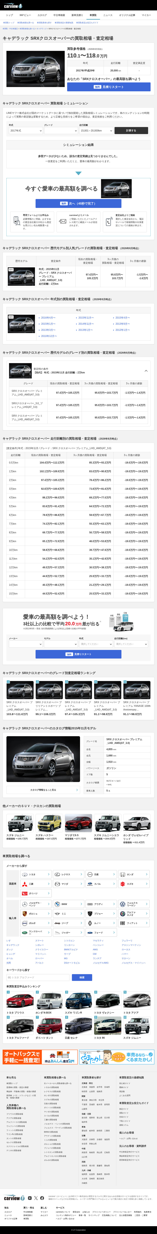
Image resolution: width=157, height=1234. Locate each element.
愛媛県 (99, 1166)
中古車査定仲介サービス (129, 1152)
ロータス (126, 949)
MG (66, 958)
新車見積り (77, 15)
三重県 (107, 1131)
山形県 (92, 1091)
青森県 (92, 1087)
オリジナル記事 (127, 15)
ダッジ (9, 949)
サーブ (67, 954)
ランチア (97, 958)
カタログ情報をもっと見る (43, 790)
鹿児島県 (100, 1179)
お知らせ (86, 1212)
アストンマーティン (131, 945)
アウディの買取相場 (52, 1136)
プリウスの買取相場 (14, 1114)
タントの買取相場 (13, 1138)
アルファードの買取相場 (16, 1122)
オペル (9, 958)
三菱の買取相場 (50, 1120)
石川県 (107, 1118)
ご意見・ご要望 (140, 1215)
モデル (47, 638)
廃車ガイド (123, 1087)
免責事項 (147, 1212)
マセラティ (98, 940)
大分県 (84, 1179)
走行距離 (83, 125)
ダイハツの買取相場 (52, 1108)
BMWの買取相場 (51, 1132)
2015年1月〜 (48, 324)
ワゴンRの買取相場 (14, 1134)
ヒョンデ (10, 954)
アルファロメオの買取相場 (55, 1156)
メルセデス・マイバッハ (133, 963)
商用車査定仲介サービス (129, 1160)
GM (94, 954)
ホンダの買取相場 (51, 1095)
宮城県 (107, 1087)
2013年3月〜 (48, 330)
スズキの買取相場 (51, 1100)
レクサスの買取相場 (52, 1091)
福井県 (84, 1122)
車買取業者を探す (44, 23)
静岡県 (99, 1131)
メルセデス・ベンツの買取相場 (57, 1124)
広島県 (107, 1152)
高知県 (107, 1166)
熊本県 (107, 1174)
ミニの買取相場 (50, 1140)
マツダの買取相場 (51, 1112)
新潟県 (84, 1118)
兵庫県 (92, 1139)
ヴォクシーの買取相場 (15, 1126)
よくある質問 (124, 1095)
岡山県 (99, 1152)
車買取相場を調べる (25, 23)
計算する (131, 130)
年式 (11, 125)
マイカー (146, 15)
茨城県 (92, 1104)
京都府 (99, 1139)
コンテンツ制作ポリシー (66, 1215)
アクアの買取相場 (13, 1118)
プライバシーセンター (122, 1212)
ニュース (108, 15)
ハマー (125, 954)
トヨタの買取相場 (51, 1087)
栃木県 (99, 1104)
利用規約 (137, 1212)
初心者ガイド (124, 1083)
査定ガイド (123, 1109)
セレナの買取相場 (13, 1142)
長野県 (92, 1118)
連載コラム (123, 1125)
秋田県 (84, 1091)
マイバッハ (40, 954)
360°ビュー (25, 15)
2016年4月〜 (48, 317)
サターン (126, 958)
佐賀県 (92, 1174)
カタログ (42, 15)
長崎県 (99, 1174)
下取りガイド (124, 1121)
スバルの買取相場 (51, 1116)
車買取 (93, 15)
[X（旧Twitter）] (35, 1198)
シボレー (39, 945)
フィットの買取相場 (14, 1130)
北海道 (84, 1087)
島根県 (92, 1152)
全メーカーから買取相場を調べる (58, 1083)
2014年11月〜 (86, 324)
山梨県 (84, 1109)
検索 (82, 977)
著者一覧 (82, 1215)
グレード (48, 125)
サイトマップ (94, 1215)
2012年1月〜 (123, 330)
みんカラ (44, 1215)
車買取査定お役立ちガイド (87, 23)
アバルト (39, 963)
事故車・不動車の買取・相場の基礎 (21, 1091)
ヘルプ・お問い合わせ (128, 1138)
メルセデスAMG (101, 963)
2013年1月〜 (85, 330)
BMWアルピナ (71, 949)
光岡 (8, 963)
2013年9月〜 (123, 324)
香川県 (92, 1166)
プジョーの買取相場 (52, 1148)
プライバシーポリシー (101, 1212)
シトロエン (69, 940)
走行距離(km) (120, 638)
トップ (9, 15)
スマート (39, 940)
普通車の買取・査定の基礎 (17, 1087)
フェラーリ (127, 940)
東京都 (84, 1100)
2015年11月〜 (86, 317)
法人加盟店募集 (125, 1215)
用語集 (122, 1091)
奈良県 (84, 1144)
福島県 (99, 1091)
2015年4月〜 (123, 317)
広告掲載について (109, 1215)
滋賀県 (107, 1139)
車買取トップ (8, 23)
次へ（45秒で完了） (79, 203)
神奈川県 (93, 1100)
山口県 (84, 1157)
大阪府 (84, 1139)
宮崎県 (92, 1179)
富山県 (99, 1118)
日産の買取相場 (50, 1104)
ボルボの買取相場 (51, 1160)
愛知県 (84, 1131)
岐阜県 (92, 1131)
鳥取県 (84, 1152)
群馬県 (107, 1104)
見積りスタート (109, 87)
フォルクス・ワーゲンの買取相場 (58, 1128)
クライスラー (41, 949)
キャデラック (12, 945)
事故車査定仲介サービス (129, 1156)
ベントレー (98, 945)
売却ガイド (123, 1117)
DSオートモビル (72, 963)
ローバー (39, 958)
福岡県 (84, 1174)
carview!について (63, 1212)
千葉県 (84, 1104)
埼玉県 (101, 1100)
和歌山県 (93, 1144)
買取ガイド (123, 1113)
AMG (95, 949)
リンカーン (69, 945)
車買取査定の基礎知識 (64, 23)
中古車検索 (59, 15)
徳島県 (84, 1166)
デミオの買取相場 (13, 1150)
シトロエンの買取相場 (53, 1152)
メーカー (13, 638)
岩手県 (99, 1087)
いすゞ (9, 940)
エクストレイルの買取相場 (17, 1146)
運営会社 (76, 1212)
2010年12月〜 (49, 336)
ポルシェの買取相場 (52, 1144)
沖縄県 (84, 1183)
